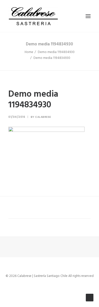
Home (29, 52)
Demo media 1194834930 (56, 52)
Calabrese (43, 117)
